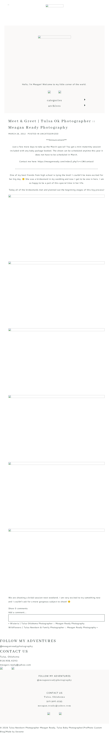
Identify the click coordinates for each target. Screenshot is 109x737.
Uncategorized (49, 133)
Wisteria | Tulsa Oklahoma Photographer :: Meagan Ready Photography (47, 623)
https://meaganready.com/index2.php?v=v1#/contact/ (66, 161)
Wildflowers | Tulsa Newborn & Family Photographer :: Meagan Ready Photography (52, 627)
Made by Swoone (15, 731)
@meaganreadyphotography (16, 646)
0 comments (18, 608)
